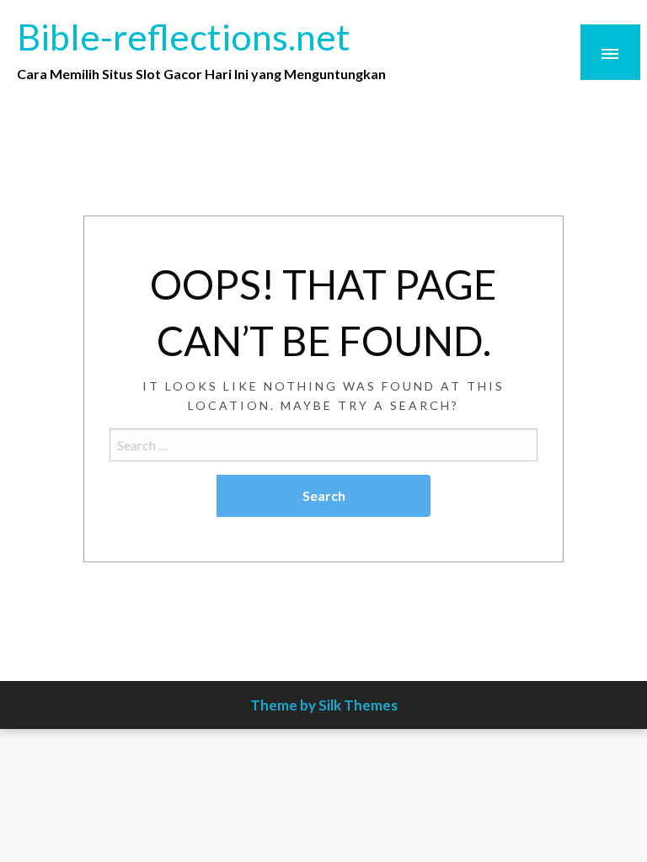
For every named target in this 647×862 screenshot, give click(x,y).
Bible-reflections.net (183, 36)
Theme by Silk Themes (324, 705)
